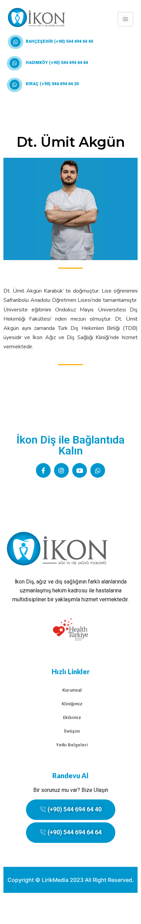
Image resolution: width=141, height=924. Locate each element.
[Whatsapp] (97, 470)
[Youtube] (79, 470)
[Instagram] (61, 470)
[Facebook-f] (43, 470)
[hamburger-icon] (125, 19)
